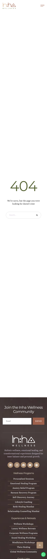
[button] (40, 545)
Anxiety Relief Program (23, 488)
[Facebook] (23, 465)
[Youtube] (30, 465)
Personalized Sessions (23, 479)
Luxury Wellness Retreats (23, 528)
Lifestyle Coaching (23, 502)
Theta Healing (23, 547)
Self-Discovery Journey (23, 497)
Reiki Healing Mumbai (23, 506)
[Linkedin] (10, 465)
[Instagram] (17, 465)
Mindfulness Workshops (23, 542)
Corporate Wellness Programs (23, 533)
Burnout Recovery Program (23, 492)
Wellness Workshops (23, 524)
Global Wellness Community (23, 551)
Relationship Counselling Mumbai (23, 511)
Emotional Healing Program (23, 483)
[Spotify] (36, 465)
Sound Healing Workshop (23, 537)
